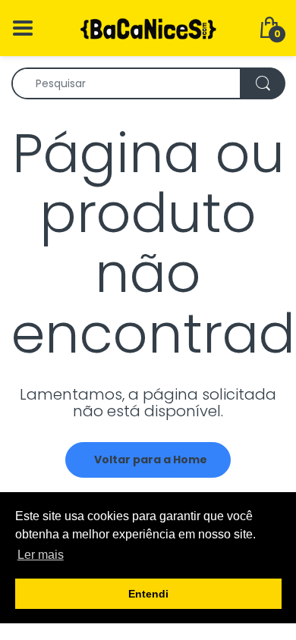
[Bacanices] (148, 27)
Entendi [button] (148, 594)
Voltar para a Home (150, 459)
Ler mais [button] (40, 554)
